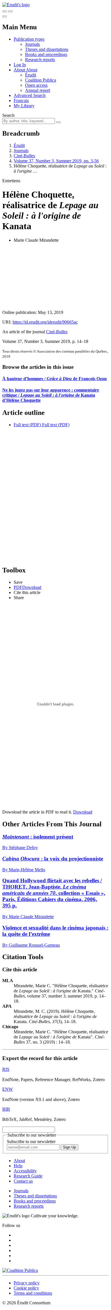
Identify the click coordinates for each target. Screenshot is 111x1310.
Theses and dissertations (46, 49)
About (31, 69)
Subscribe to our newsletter (31, 1141)
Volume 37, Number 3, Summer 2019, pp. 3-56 (56, 160)
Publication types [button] (29, 39)
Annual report (37, 90)
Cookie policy (26, 1288)
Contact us (23, 1181)
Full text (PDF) (27, 424)
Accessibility (25, 1170)
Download (82, 812)
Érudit (30, 75)
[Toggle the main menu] (4, 16)
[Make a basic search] (4, 11)
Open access (36, 85)
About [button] (20, 69)
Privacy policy (27, 1282)
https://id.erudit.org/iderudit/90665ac (45, 322)
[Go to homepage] (16, 4)
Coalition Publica (40, 80)
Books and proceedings (46, 54)
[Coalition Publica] (20, 1270)
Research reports (40, 59)
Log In (20, 64)
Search (8, 115)
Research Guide (28, 1176)
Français (21, 100)
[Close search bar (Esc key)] (10, 11)
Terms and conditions (33, 1293)
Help (18, 1165)
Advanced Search (30, 95)
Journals (32, 44)
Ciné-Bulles (24, 155)
